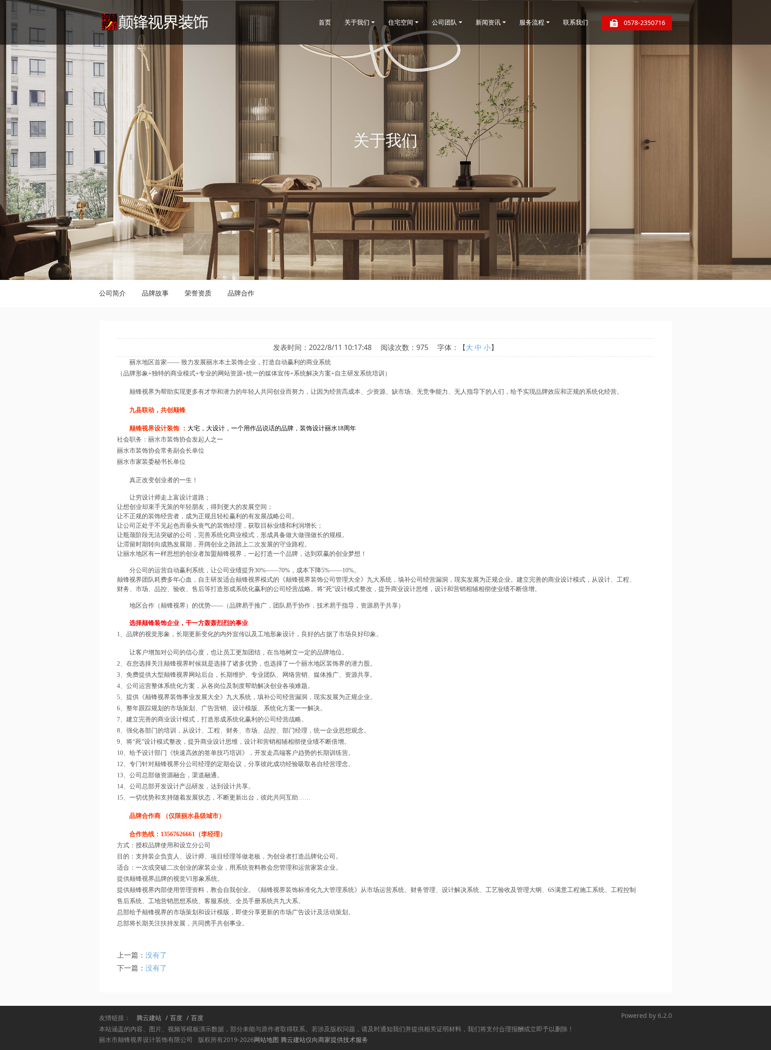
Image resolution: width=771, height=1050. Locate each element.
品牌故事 (155, 292)
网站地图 (266, 1039)
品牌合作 (241, 292)
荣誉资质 (198, 292)
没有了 (156, 955)
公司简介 (112, 292)
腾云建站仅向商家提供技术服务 (324, 1039)
